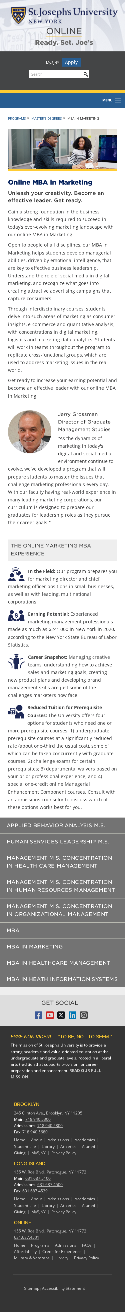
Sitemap (31, 1288)
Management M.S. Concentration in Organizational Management (59, 910)
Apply (71, 62)
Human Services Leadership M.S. (58, 842)
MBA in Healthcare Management (58, 963)
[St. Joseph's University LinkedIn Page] (72, 1017)
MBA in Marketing (35, 947)
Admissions (58, 1140)
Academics (85, 1140)
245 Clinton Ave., (48, 1113)
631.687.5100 (38, 1178)
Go (84, 73)
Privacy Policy (63, 1153)
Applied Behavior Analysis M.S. (56, 825)
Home (19, 1140)
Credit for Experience (62, 1251)
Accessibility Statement (63, 1288)
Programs (17, 118)
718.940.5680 (35, 1132)
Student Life (25, 1146)
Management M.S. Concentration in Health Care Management (59, 862)
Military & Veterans (32, 1258)
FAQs (87, 1245)
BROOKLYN (26, 1104)
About (36, 1140)
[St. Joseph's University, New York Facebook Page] (38, 1017)
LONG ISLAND (29, 1163)
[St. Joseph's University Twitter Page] (61, 1017)
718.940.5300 (38, 1119)
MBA (13, 931)
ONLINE (64, 31)
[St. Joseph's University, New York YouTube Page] (50, 1017)
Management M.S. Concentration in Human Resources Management (61, 886)
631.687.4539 (35, 1191)
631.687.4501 (26, 1237)
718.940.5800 (50, 1125)
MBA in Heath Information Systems (62, 979)
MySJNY (52, 62)
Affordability (25, 1251)
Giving (20, 1153)
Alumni (88, 1146)
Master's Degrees (46, 118)
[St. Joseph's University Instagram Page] (84, 1017)
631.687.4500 (50, 1184)
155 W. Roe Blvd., (50, 1172)
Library (48, 1146)
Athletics (68, 1146)
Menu (107, 100)
